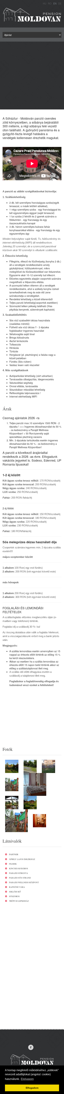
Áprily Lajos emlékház (22, 859)
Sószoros (14, 896)
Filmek (13, 863)
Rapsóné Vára (17, 887)
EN (54, 3)
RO (50, 3)
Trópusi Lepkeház (19, 900)
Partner (13, 854)
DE (59, 3)
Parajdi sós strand (20, 877)
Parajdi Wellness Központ (24, 882)
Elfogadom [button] (32, 1087)
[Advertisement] (32, 75)
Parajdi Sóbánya (18, 873)
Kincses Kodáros (18, 868)
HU (44, 3)
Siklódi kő (15, 891)
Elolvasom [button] (27, 1079)
